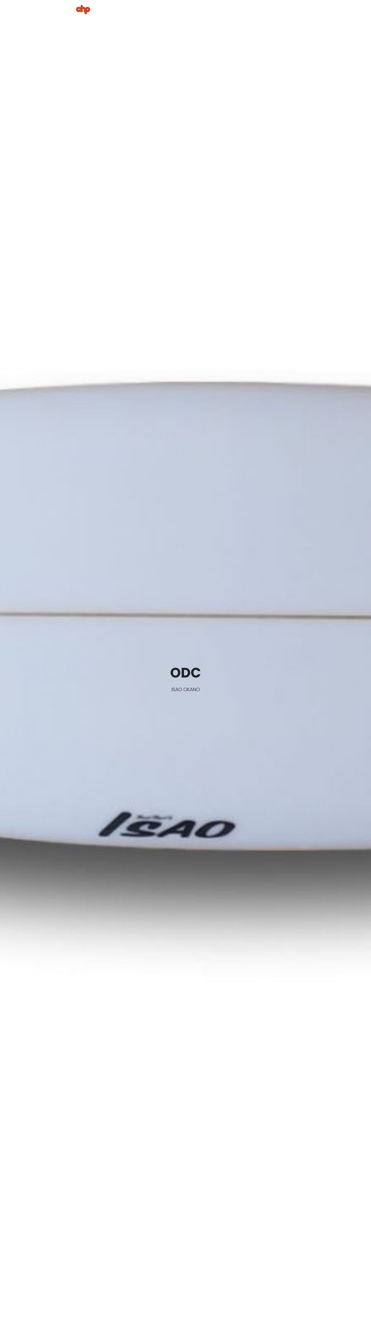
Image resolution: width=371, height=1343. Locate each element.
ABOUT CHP (169, 8)
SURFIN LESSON (258, 8)
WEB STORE (284, 8)
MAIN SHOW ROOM (226, 8)
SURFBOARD (196, 8)
